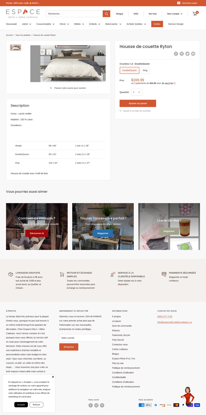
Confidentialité (119, 377)
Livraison (116, 321)
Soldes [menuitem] (157, 24)
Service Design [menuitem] (175, 24)
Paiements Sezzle (121, 335)
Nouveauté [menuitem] (11, 24)
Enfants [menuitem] (93, 24)
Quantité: (124, 92)
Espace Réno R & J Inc (123, 358)
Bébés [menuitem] (77, 24)
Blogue (119, 14)
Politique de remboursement (126, 368)
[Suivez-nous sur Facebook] (91, 405)
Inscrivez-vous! (189, 3)
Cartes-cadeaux (120, 349)
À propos (116, 316)
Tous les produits (23, 35)
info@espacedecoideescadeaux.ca (174, 322)
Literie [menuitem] (25, 24)
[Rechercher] (106, 13)
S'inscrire (69, 347)
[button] (163, 83)
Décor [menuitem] (63, 24)
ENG (136, 14)
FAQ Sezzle (118, 339)
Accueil (9, 35)
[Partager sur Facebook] (176, 53)
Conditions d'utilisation (123, 372)
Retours (116, 330)
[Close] (52, 376)
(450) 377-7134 (164, 316)
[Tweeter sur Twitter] (187, 53)
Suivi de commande (122, 325)
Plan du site (118, 363)
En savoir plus (25, 396)
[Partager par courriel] (193, 53)
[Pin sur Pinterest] (182, 53)
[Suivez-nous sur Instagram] (96, 405)
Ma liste (153, 14)
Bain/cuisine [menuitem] (111, 24)
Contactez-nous (120, 344)
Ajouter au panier (138, 103)
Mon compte (173, 14)
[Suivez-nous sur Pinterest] (102, 405)
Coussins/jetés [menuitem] (43, 24)
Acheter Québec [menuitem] (135, 24)
